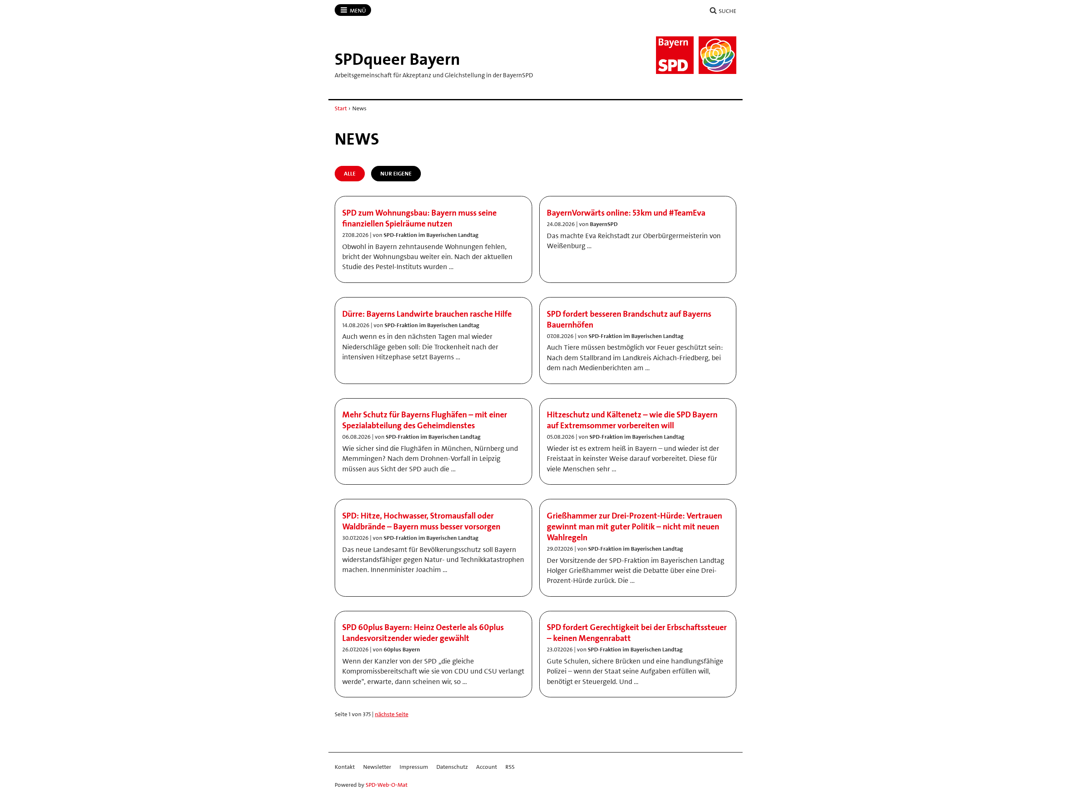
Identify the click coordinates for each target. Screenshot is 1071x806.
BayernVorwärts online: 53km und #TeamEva (626, 212)
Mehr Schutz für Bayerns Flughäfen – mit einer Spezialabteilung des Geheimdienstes (424, 420)
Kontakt (345, 766)
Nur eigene (396, 173)
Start (341, 108)
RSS (510, 766)
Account (486, 766)
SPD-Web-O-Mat (386, 784)
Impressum (414, 766)
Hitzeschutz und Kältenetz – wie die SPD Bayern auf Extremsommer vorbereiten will (632, 420)
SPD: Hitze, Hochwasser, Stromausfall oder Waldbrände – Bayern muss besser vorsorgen (421, 521)
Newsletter (377, 766)
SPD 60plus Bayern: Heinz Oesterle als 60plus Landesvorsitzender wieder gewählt (423, 632)
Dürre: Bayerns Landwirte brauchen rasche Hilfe (427, 313)
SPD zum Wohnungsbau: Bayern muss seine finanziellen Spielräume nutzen (419, 218)
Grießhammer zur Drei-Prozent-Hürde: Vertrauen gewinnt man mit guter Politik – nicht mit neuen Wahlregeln (634, 526)
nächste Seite (391, 714)
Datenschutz (452, 766)
